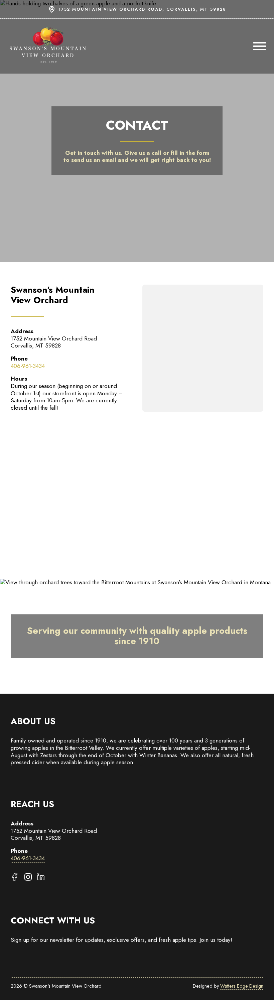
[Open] (259, 46)
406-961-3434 (28, 366)
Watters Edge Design (241, 985)
